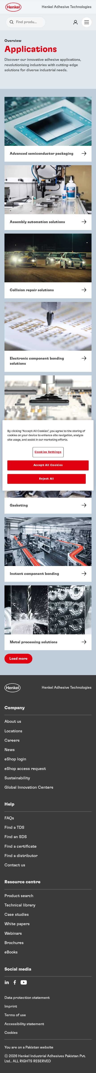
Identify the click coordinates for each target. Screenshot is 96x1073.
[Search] (12, 22)
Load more (18, 658)
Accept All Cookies (48, 465)
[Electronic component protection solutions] (48, 410)
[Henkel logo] (13, 7)
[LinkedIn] (6, 982)
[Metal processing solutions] (48, 617)
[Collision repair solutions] (48, 266)
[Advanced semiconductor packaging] (48, 129)
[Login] (75, 22)
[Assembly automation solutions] (48, 197)
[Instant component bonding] (48, 549)
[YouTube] (24, 982)
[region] (48, 455)
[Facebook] (15, 982)
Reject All (46, 478)
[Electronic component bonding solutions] (48, 337)
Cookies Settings (48, 452)
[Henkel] (12, 687)
